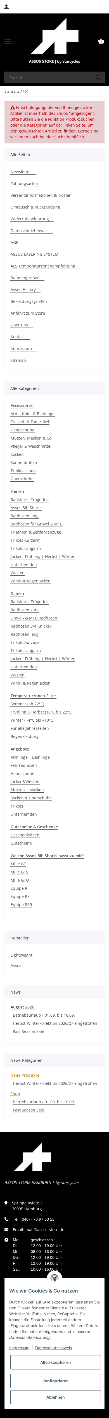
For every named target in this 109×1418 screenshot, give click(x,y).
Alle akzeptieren (55, 1362)
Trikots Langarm (26, 548)
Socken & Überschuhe (31, 798)
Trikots (17, 806)
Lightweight (21, 955)
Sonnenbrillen (24, 462)
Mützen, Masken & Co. (32, 438)
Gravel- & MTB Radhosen (34, 618)
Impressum (19, 1347)
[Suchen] (98, 77)
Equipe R (19, 888)
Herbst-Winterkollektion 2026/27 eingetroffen (55, 1023)
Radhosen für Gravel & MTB (37, 524)
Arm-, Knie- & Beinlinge (32, 413)
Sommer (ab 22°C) (27, 703)
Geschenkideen (25, 835)
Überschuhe (22, 478)
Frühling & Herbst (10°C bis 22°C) (41, 712)
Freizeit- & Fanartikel (30, 421)
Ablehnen (55, 1397)
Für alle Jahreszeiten (30, 728)
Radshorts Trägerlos (29, 499)
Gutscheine (21, 843)
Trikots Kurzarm (26, 540)
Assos (16, 965)
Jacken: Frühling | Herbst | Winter (43, 556)
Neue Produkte (24, 1075)
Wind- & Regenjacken (31, 581)
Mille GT (18, 863)
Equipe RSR (21, 904)
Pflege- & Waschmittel (31, 446)
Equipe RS (20, 896)
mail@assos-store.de (44, 1229)
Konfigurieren (55, 1380)
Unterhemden (24, 564)
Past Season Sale (28, 1031)
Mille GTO (20, 880)
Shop (15, 1093)
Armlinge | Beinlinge (30, 757)
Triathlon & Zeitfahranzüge (36, 532)
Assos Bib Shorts (26, 507)
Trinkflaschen (23, 470)
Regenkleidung (25, 736)
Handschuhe (22, 430)
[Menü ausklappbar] (7, 41)
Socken (17, 454)
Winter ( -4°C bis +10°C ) (33, 720)
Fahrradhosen (24, 765)
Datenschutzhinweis (53, 1347)
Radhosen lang (25, 515)
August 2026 (22, 1007)
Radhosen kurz (25, 609)
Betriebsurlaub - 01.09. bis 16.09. (44, 1015)
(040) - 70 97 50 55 (37, 1219)
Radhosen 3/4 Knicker (31, 626)
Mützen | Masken (27, 789)
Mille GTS (19, 872)
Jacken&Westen (25, 781)
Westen (18, 572)
